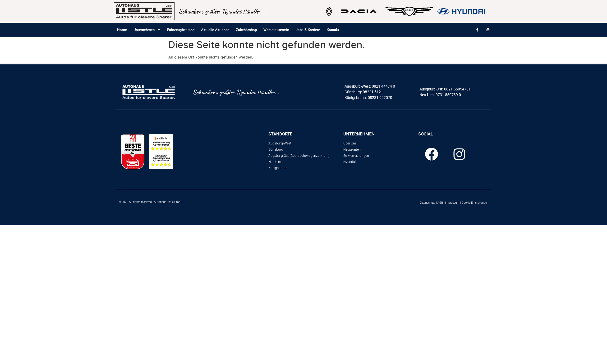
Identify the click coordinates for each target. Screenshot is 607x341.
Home (122, 30)
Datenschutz (427, 202)
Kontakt (333, 30)
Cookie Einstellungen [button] (475, 202)
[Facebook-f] (477, 30)
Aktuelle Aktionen (215, 30)
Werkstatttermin (276, 30)
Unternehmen (144, 30)
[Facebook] (431, 154)
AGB (440, 202)
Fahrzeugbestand (180, 30)
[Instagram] (488, 30)
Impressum (452, 202)
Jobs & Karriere (308, 30)
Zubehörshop (246, 30)
